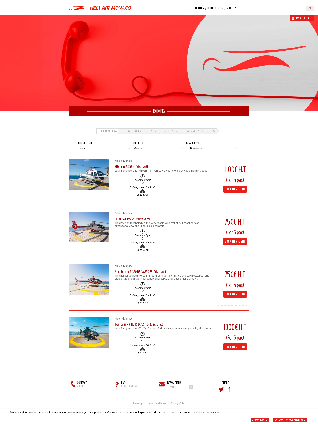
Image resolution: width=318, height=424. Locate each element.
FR (310, 8)
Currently (198, 8)
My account (303, 18)
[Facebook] (229, 389)
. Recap (211, 131)
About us (231, 8)
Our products (215, 8)
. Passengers (191, 131)
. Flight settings (108, 131)
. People (153, 131)
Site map (137, 403)
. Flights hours (132, 131)
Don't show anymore (292, 420)
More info (261, 420)
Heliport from (85, 143)
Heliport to (137, 143)
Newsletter (174, 382)
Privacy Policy (178, 403)
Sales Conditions (156, 403)
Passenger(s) (192, 143)
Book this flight (235, 189)
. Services (171, 131)
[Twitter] (221, 389)
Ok (191, 387)
